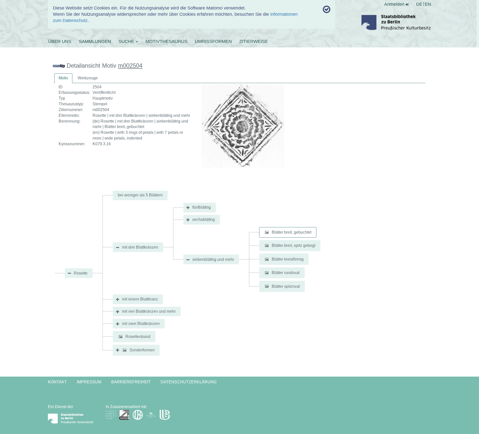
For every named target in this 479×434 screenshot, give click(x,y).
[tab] (63, 78)
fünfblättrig (201, 207)
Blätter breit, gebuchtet (291, 232)
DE (419, 4)
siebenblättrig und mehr (213, 259)
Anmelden (395, 4)
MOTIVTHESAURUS (166, 41)
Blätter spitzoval (286, 286)
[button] (267, 232)
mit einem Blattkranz (140, 299)
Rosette (81, 273)
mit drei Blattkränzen (140, 247)
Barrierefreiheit (131, 382)
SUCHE (127, 41)
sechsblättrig (203, 219)
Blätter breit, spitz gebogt (293, 245)
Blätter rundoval (286, 273)
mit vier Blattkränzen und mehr (149, 311)
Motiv (63, 78)
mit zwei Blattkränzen (141, 323)
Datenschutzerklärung (189, 382)
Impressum (89, 382)
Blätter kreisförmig (288, 259)
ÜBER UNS (59, 41)
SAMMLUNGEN (95, 41)
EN (428, 4)
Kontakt (57, 382)
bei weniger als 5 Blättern (140, 195)
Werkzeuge (88, 78)
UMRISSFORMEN (213, 41)
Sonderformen (142, 350)
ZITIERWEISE (253, 41)
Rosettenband (137, 336)
